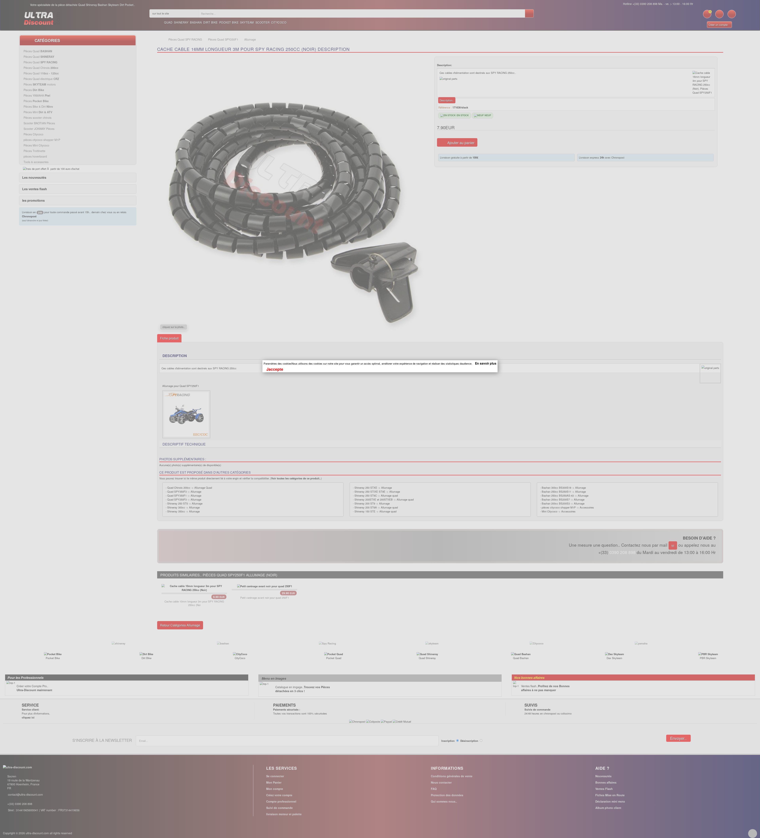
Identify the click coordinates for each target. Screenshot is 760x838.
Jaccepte (274, 369)
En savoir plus (485, 363)
